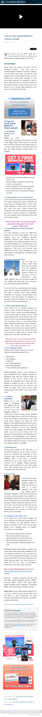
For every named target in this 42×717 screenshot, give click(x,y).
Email (15, 42)
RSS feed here (21, 625)
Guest (8, 42)
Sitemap (35, 713)
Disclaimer (33, 714)
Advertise (39, 714)
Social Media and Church (27, 604)
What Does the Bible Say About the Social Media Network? (19, 571)
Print (12, 42)
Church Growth (15, 604)
